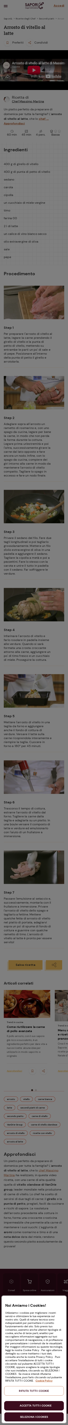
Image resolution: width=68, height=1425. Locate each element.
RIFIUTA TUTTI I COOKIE (34, 1391)
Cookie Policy (44, 1380)
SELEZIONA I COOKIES (34, 1417)
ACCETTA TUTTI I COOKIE (36, 1405)
